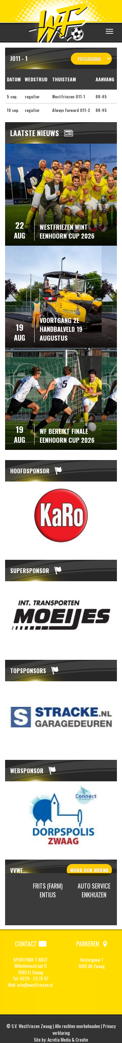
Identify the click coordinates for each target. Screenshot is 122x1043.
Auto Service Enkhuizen (94, 890)
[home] (61, 22)
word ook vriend (89, 870)
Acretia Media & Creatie (67, 1039)
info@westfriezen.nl (35, 984)
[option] (61, 516)
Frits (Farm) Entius (48, 890)
